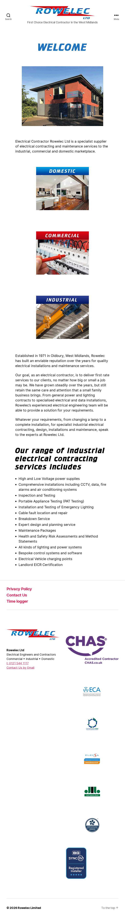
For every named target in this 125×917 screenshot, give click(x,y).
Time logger (17, 601)
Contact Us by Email (20, 667)
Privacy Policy (19, 589)
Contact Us (17, 595)
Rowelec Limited (29, 908)
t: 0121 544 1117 (18, 663)
